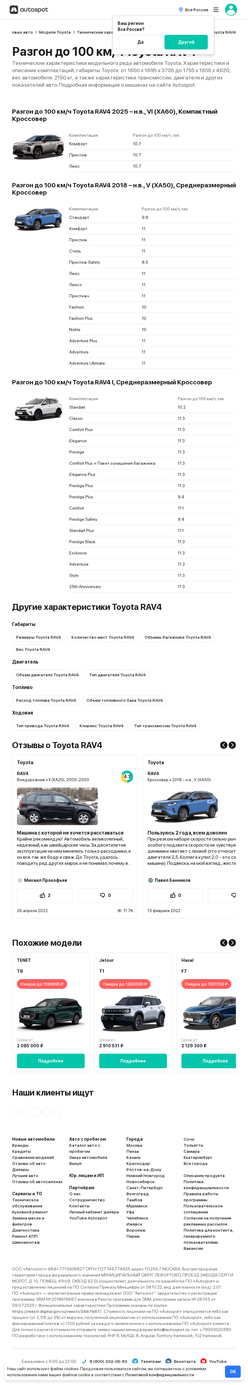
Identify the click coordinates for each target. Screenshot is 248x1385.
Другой (186, 42)
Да (140, 42)
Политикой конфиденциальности (159, 1374)
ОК (233, 1371)
